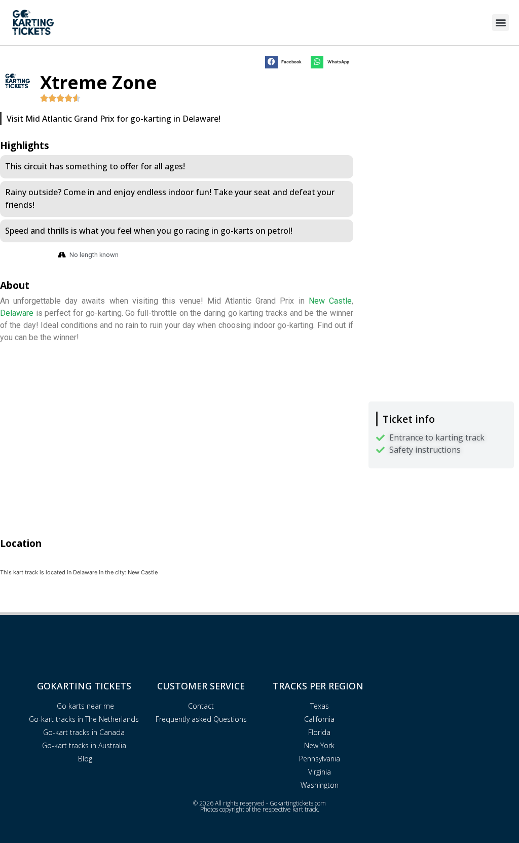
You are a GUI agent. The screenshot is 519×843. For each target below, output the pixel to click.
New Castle (330, 301)
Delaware (16, 313)
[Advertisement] (441, 124)
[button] (500, 22)
